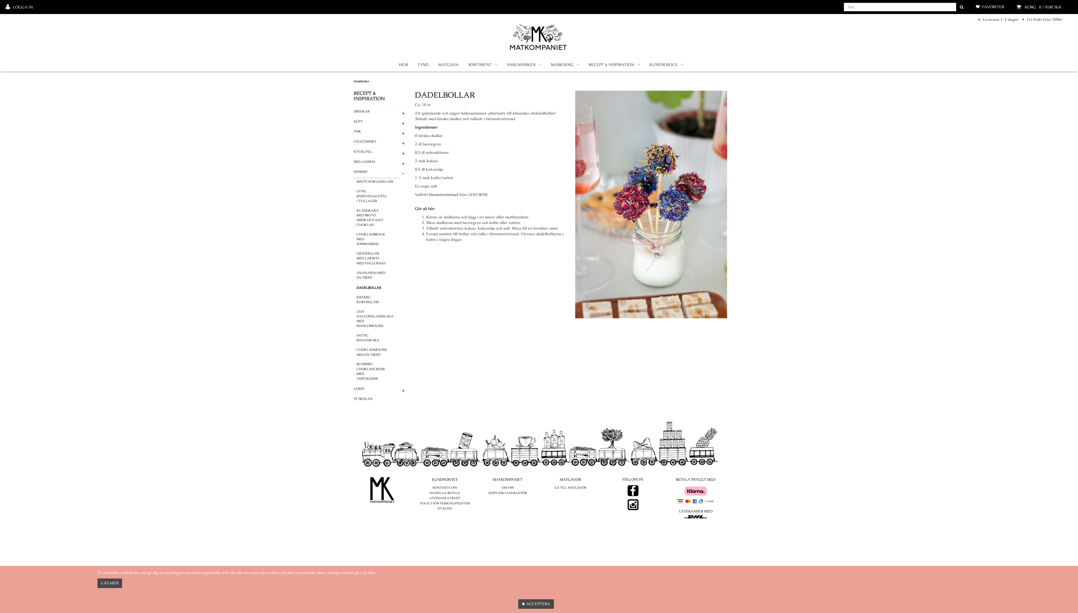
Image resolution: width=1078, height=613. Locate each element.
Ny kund (444, 508)
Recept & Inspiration (611, 64)
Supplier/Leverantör (507, 493)
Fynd (423, 64)
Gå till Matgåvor (570, 488)
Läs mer (109, 582)
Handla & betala (445, 493)
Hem (403, 64)
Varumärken (521, 64)
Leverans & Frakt (445, 498)
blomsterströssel (443, 194)
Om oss (508, 488)
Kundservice (663, 64)
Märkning (562, 64)
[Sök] (961, 7)
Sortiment (480, 64)
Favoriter (993, 7)
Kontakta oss (445, 488)
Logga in (23, 7)
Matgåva (448, 64)
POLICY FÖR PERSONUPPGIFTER (445, 503)
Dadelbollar (361, 81)
